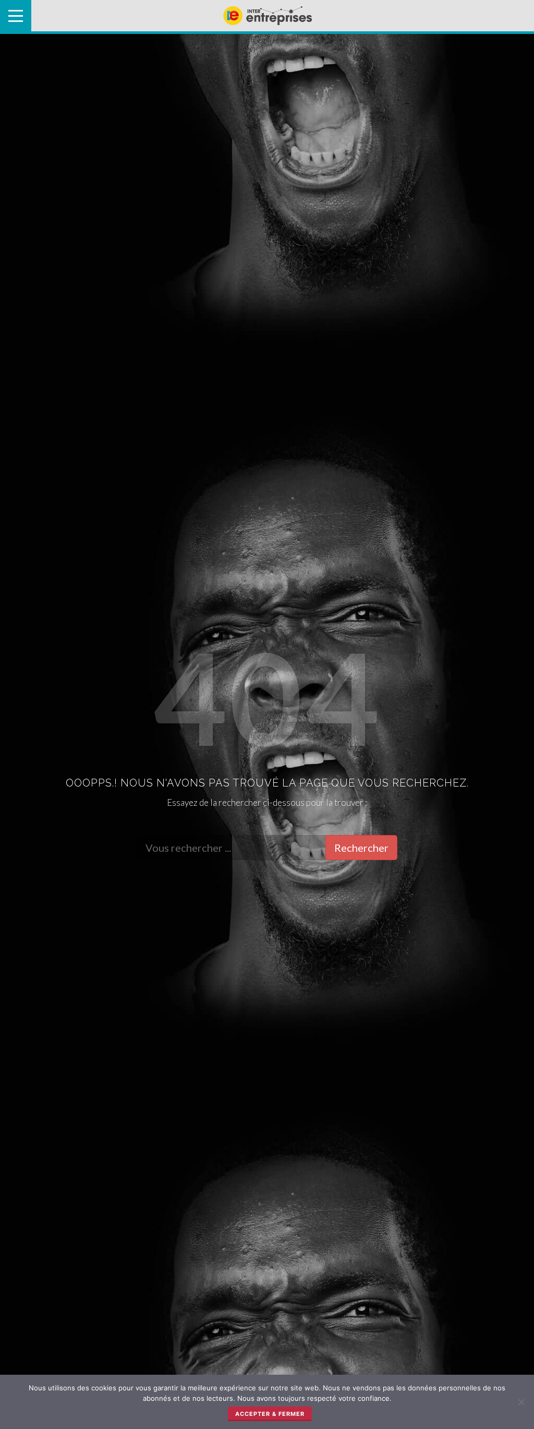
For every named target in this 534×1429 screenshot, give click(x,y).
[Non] (521, 1402)
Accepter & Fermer (270, 1414)
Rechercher (361, 847)
